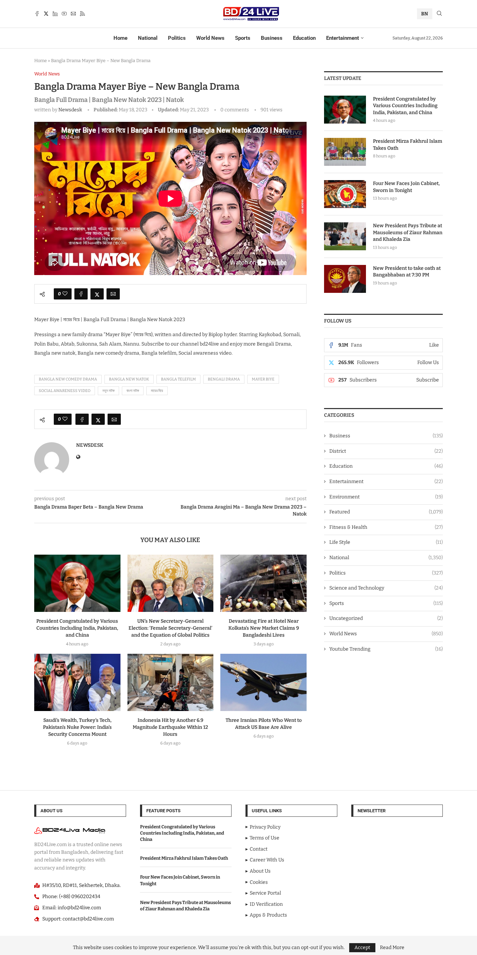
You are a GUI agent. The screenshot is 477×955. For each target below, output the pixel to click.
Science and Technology (386, 588)
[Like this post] (65, 293)
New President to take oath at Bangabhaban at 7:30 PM (407, 271)
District (386, 451)
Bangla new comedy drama (68, 379)
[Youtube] (64, 13)
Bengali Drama (224, 379)
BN (424, 14)
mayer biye (263, 379)
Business (271, 38)
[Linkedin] (55, 13)
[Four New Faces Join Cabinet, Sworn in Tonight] (345, 194)
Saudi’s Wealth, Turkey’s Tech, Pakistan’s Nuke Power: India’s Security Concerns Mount (77, 727)
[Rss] (82, 13)
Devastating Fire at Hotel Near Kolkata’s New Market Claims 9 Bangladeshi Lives (263, 628)
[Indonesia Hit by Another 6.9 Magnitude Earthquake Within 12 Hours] (170, 682)
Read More (392, 947)
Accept (362, 947)
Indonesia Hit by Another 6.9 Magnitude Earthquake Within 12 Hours (170, 727)
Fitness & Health (386, 527)
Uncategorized (386, 618)
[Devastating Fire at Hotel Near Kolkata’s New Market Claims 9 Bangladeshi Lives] (263, 583)
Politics (177, 38)
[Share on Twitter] (97, 293)
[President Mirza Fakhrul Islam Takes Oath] (345, 152)
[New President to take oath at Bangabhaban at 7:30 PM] (345, 279)
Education (304, 38)
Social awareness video (64, 390)
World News (210, 38)
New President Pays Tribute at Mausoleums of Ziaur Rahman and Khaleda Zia (407, 232)
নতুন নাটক (108, 390)
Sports (242, 38)
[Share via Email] (113, 293)
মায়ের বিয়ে (157, 390)
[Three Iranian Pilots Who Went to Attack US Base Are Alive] (263, 682)
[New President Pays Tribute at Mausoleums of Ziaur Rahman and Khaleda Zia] (345, 236)
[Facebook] (37, 13)
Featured (386, 512)
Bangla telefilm (178, 379)
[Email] (73, 13)
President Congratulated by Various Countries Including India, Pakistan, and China (77, 628)
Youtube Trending (386, 649)
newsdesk (70, 110)
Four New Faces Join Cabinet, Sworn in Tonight (406, 186)
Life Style (386, 542)
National (147, 38)
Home (120, 38)
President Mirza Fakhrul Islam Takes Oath (407, 144)
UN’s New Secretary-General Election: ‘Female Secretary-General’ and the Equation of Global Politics (170, 628)
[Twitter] (46, 13)
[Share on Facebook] (81, 293)
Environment (386, 497)
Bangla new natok (129, 379)
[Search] (439, 14)
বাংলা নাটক (132, 390)
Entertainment (342, 38)
